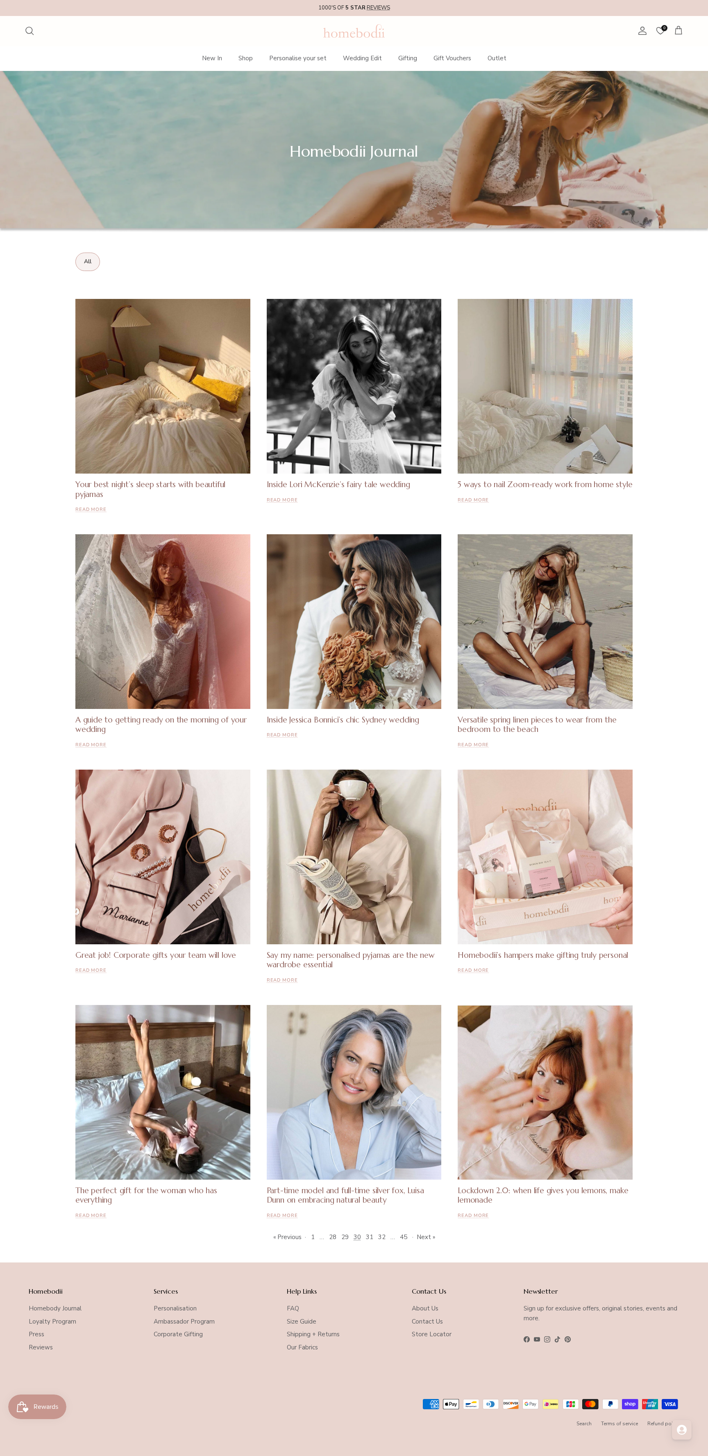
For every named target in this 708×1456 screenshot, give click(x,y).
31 (369, 1237)
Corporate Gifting (178, 1334)
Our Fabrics (302, 1347)
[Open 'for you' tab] (682, 1430)
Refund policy (663, 1423)
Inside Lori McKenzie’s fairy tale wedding (338, 484)
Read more (91, 509)
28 (332, 1237)
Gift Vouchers (452, 58)
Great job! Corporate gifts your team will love (155, 955)
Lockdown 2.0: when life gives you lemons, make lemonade (543, 1195)
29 (345, 1237)
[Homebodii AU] (354, 31)
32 (382, 1237)
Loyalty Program (52, 1321)
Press (36, 1334)
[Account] (640, 31)
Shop (245, 58)
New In (212, 58)
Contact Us (427, 1321)
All (87, 261)
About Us (425, 1308)
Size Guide (301, 1321)
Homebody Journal (55, 1308)
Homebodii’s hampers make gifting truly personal (543, 955)
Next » (426, 1237)
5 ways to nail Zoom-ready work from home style (545, 484)
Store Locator (432, 1334)
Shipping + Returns (313, 1334)
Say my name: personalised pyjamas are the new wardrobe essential (351, 959)
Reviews (41, 1347)
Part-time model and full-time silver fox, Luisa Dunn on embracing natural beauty (345, 1195)
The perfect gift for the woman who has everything (146, 1195)
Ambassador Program (184, 1321)
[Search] (29, 31)
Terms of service (619, 1423)
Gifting (407, 58)
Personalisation (175, 1308)
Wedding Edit (362, 58)
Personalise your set (298, 58)
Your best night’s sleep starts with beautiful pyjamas (150, 489)
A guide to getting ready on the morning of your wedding (161, 724)
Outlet (497, 58)
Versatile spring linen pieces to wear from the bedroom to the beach (537, 724)
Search (584, 1423)
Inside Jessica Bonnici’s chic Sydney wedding (343, 720)
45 (403, 1237)
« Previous (287, 1237)
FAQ (293, 1308)
